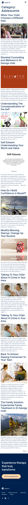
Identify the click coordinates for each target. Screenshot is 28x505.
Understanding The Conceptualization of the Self (12, 106)
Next (25, 451)
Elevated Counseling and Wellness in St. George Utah (12, 60)
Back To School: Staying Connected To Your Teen (13, 357)
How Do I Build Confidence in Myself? (13, 192)
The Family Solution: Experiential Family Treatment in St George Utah (14, 406)
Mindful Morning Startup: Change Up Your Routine (12, 233)
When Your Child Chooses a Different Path (12, 18)
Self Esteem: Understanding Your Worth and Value (12, 145)
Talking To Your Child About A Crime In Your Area (13, 277)
